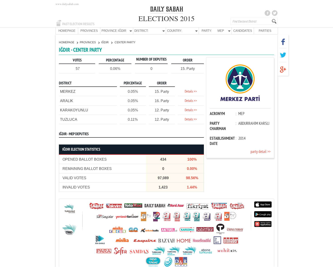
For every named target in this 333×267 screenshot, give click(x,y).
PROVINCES (89, 30)
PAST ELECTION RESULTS (78, 24)
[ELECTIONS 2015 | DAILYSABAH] (166, 10)
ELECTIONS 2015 (166, 18)
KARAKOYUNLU (74, 110)
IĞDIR (105, 42)
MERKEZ (67, 91)
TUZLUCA (68, 119)
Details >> (191, 91)
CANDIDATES (242, 30)
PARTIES (265, 30)
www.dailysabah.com (67, 4)
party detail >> (260, 151)
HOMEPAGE (66, 30)
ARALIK (66, 101)
